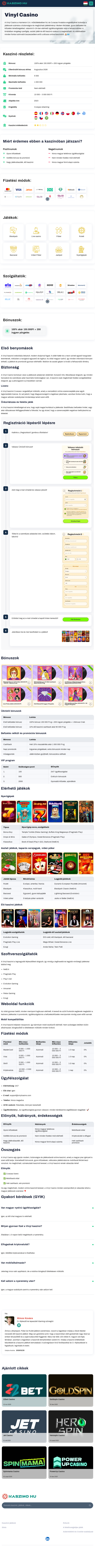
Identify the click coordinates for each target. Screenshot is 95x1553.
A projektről (69, 1517)
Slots (4, 1527)
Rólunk (66, 1523)
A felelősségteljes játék (73, 1527)
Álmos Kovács (25, 1318)
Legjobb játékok (10, 1517)
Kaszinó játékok (9, 1523)
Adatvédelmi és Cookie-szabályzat (78, 1532)
